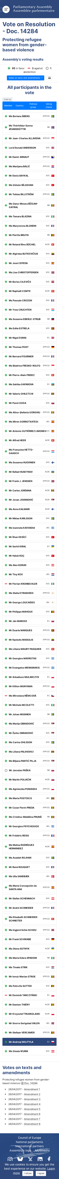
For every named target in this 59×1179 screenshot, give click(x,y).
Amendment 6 (32, 1114)
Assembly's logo (20, 1150)
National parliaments (29, 1142)
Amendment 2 (32, 1094)
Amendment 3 (32, 1099)
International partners (29, 1146)
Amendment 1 (32, 1089)
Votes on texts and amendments (25, 78)
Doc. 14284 (31, 1083)
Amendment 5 (32, 1109)
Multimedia (42, 1150)
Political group (33, 105)
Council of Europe (29, 1137)
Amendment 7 (32, 1119)
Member (8, 105)
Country (19, 105)
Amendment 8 (32, 1124)
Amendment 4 (32, 1104)
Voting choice (49, 105)
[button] (49, 78)
